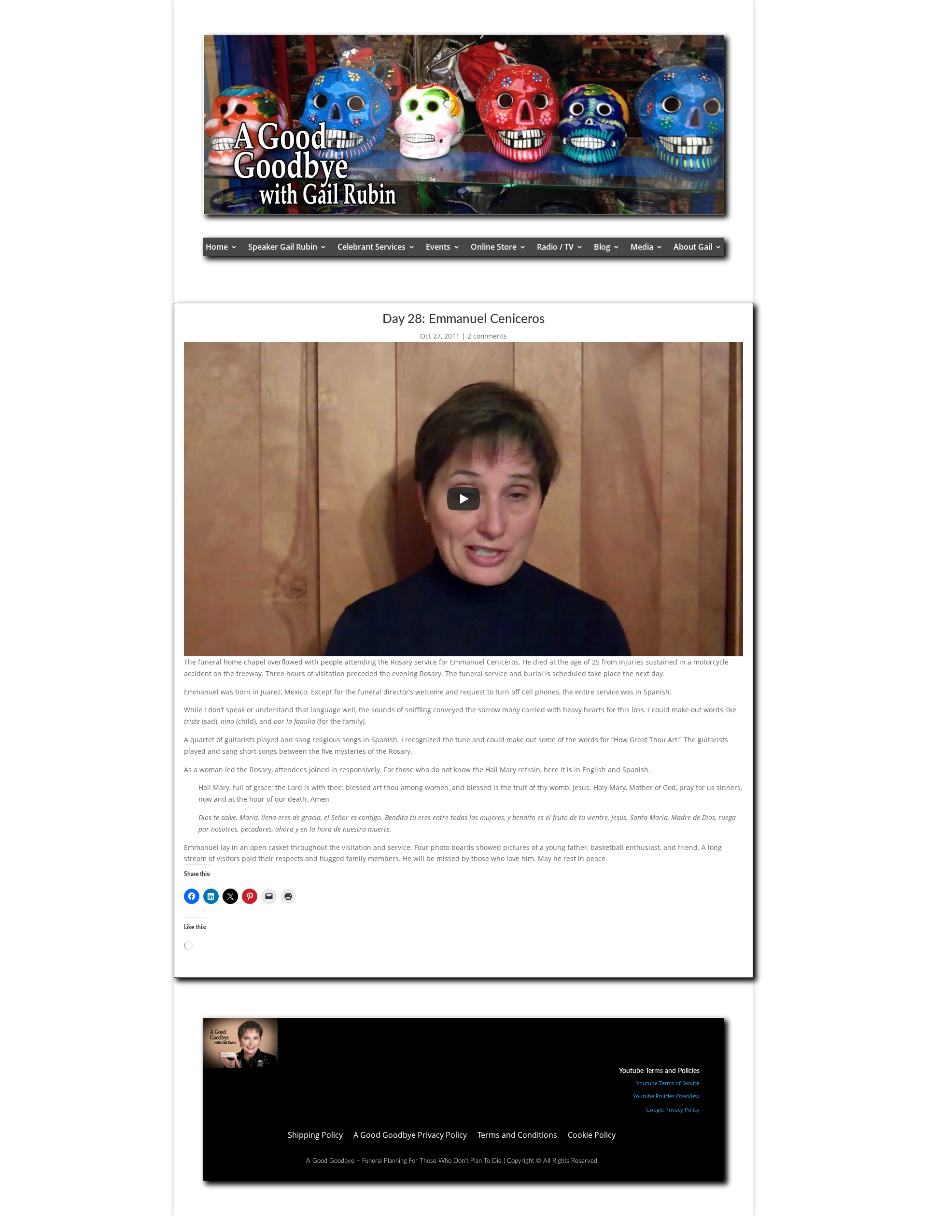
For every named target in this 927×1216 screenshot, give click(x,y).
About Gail (693, 246)
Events (438, 246)
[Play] (463, 498)
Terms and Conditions (517, 1135)
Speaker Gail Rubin (282, 246)
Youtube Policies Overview (666, 1096)
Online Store (494, 246)
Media (642, 246)
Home (217, 246)
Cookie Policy (592, 1135)
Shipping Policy (315, 1135)
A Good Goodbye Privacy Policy (410, 1135)
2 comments (487, 335)
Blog (602, 246)
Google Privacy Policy (673, 1109)
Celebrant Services (371, 246)
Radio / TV (555, 246)
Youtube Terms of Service (668, 1083)
